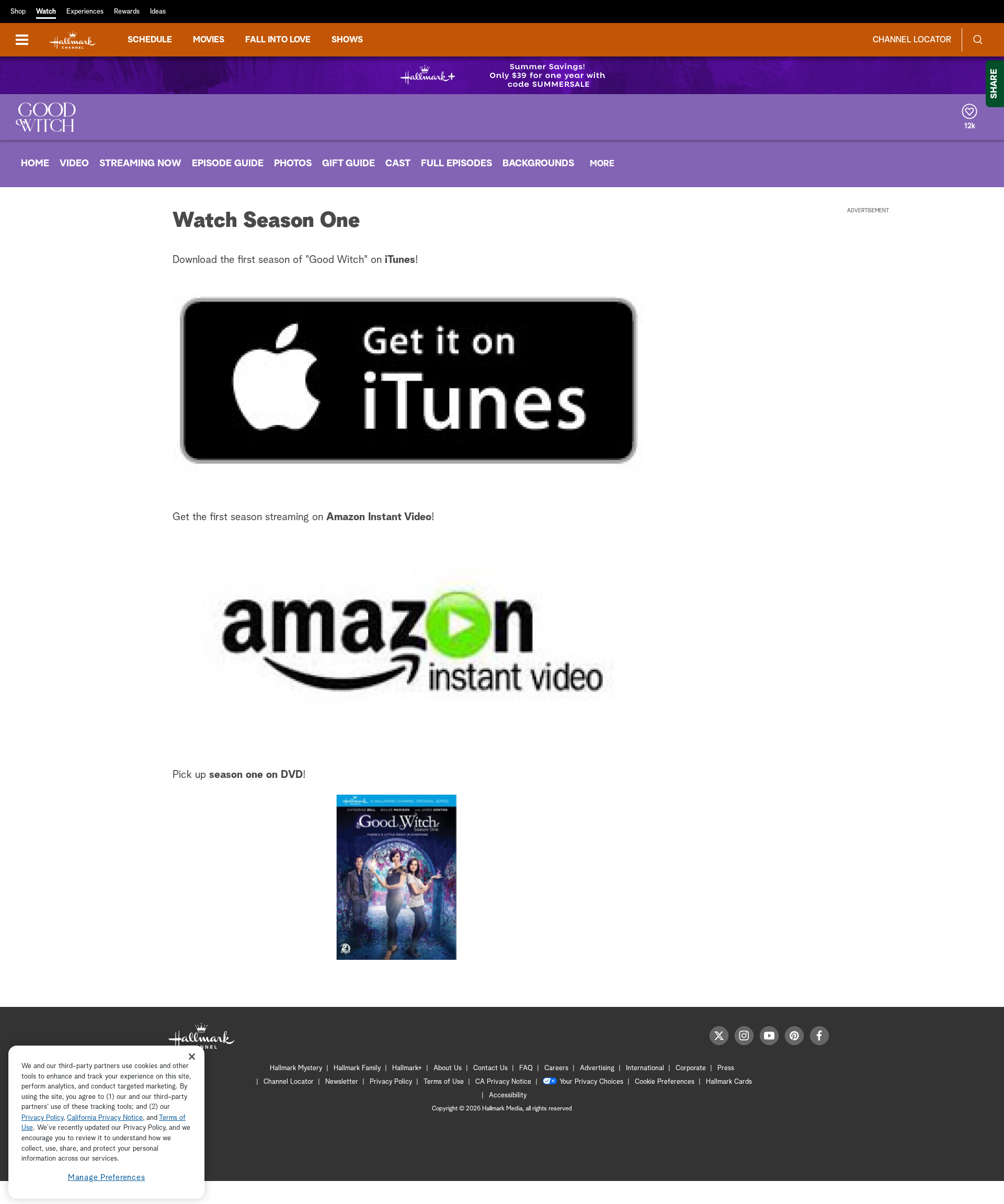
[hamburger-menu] (22, 39)
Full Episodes (456, 163)
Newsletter (341, 1082)
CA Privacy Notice (503, 1082)
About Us (447, 1068)
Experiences (85, 11)
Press (725, 1068)
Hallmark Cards (729, 1082)
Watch (46, 11)
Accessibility (508, 1095)
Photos (293, 163)
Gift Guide (348, 163)
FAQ (526, 1068)
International (645, 1068)
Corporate (691, 1068)
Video (74, 163)
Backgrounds (538, 163)
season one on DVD (256, 775)
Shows (347, 40)
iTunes (400, 260)
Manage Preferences (106, 1178)
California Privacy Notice (105, 1118)
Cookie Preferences (664, 1082)
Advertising (597, 1068)
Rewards (127, 11)
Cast (397, 163)
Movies (208, 40)
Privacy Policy (391, 1082)
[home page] (72, 40)
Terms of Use (444, 1082)
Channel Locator (912, 40)
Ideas (158, 11)
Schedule (150, 40)
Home (35, 163)
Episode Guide (228, 163)
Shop (18, 11)
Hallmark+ (407, 1068)
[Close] (192, 1056)
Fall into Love (278, 40)
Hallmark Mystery (296, 1068)
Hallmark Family (357, 1068)
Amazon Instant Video (378, 517)
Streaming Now (140, 163)
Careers (556, 1068)
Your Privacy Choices (591, 1082)
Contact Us (490, 1068)
